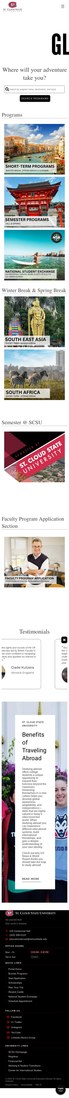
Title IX (38, 1085)
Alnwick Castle (16, 992)
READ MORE (30, 878)
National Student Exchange (22, 996)
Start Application (16, 978)
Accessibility (26, 1085)
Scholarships (15, 982)
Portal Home (15, 969)
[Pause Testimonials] (64, 640)
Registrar (13, 1056)
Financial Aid (15, 1061)
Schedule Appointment (20, 1001)
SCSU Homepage (17, 1052)
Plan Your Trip (15, 987)
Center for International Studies (25, 1070)
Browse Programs (17, 973)
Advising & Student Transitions (24, 1065)
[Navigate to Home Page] (12, 7)
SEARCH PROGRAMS (35, 98)
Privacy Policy (11, 1085)
